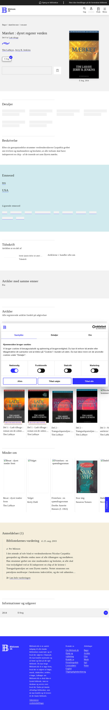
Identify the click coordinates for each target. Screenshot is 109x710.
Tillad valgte (54, 381)
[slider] (84, 56)
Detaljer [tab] (54, 335)
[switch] (41, 370)
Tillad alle (89, 381)
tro (4, 183)
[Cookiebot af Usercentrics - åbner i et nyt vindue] (94, 327)
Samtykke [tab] (19, 335)
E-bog (6, 59)
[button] (54, 613)
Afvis (20, 381)
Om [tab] (90, 335)
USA (5, 190)
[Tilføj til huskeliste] (57, 70)
